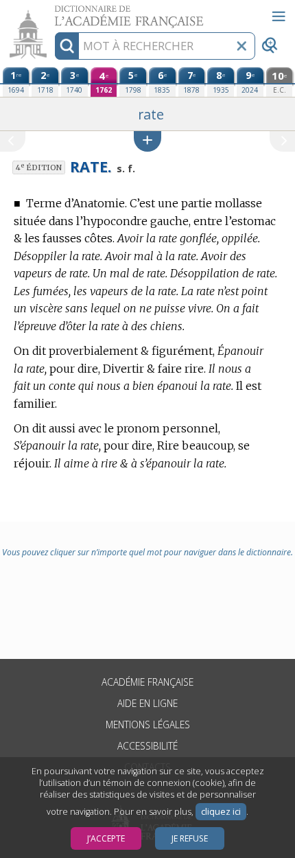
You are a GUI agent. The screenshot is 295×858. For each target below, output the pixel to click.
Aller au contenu (53, 12)
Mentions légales (148, 724)
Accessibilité (147, 745)
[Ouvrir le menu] (278, 16)
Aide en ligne (147, 703)
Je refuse (190, 838)
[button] (147, 141)
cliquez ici (221, 812)
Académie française (147, 681)
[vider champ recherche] (241, 46)
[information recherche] (67, 46)
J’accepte (106, 838)
